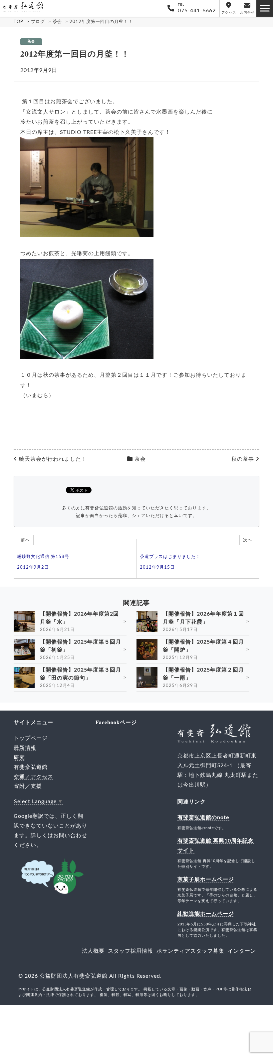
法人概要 (93, 951)
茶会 (31, 41)
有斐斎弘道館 (31, 767)
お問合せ (247, 12)
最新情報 (25, 748)
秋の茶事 (242, 459)
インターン (242, 951)
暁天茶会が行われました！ (53, 459)
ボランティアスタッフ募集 (190, 951)
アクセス (228, 12)
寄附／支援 (28, 786)
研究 (19, 757)
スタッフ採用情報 (130, 951)
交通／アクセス (33, 777)
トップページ (31, 738)
